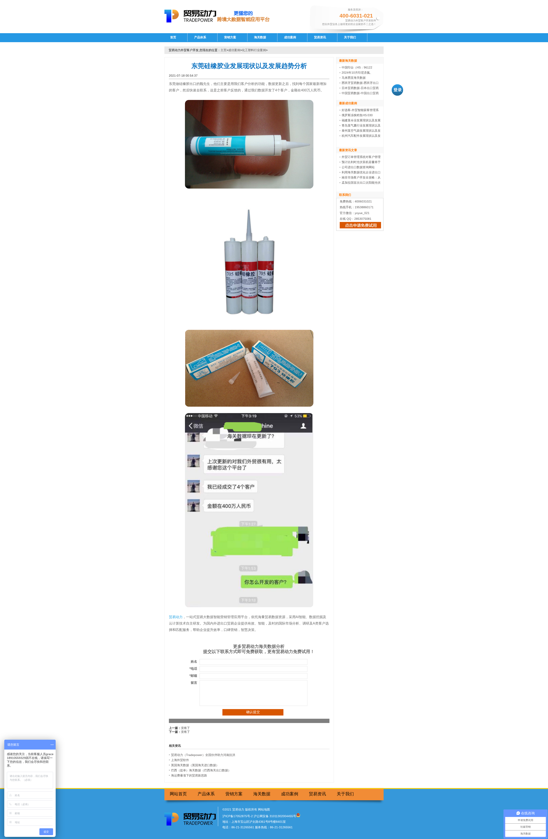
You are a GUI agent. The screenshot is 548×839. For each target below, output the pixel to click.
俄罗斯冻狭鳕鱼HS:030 (357, 115)
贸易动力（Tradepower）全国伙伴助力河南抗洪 (203, 755)
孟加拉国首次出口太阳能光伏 (361, 182)
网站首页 (178, 793)
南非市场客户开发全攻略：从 (361, 177)
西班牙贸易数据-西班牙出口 (360, 83)
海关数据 (260, 37)
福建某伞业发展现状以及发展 (361, 120)
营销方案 (230, 37)
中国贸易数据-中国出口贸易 (360, 93)
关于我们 (350, 37)
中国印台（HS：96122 (357, 67)
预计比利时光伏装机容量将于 (361, 162)
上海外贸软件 (180, 760)
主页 (223, 50)
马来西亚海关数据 (354, 77)
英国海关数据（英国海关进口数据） (195, 765)
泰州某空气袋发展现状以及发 (361, 130)
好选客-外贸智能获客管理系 (360, 110)
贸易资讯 (320, 37)
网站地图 (264, 809)
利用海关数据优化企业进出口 (361, 172)
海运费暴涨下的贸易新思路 (189, 775)
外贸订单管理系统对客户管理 (361, 157)
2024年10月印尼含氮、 (357, 72)
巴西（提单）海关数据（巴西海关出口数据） (201, 770)
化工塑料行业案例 (254, 50)
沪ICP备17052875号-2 (237, 816)
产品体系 (200, 37)
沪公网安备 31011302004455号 (275, 816)
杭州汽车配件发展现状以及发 (361, 135)
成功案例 (290, 37)
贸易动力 (176, 617)
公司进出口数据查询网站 (358, 167)
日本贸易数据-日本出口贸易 (360, 88)
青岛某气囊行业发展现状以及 (361, 125)
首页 (173, 37)
